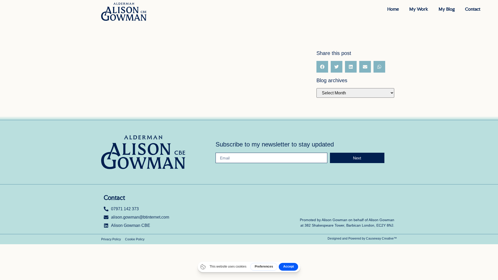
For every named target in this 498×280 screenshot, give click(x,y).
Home (393, 9)
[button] (322, 67)
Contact (472, 9)
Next (357, 158)
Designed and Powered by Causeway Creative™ (362, 238)
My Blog (447, 9)
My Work (418, 9)
